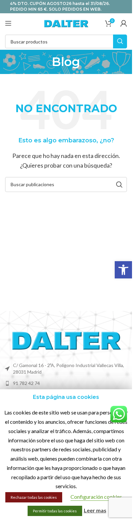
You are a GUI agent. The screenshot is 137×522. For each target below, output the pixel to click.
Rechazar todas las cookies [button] (34, 497)
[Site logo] (66, 22)
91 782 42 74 (26, 383)
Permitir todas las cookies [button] (55, 511)
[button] (123, 269)
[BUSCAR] (120, 41)
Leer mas (95, 510)
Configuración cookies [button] (96, 496)
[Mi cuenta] (123, 23)
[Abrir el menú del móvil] (8, 23)
